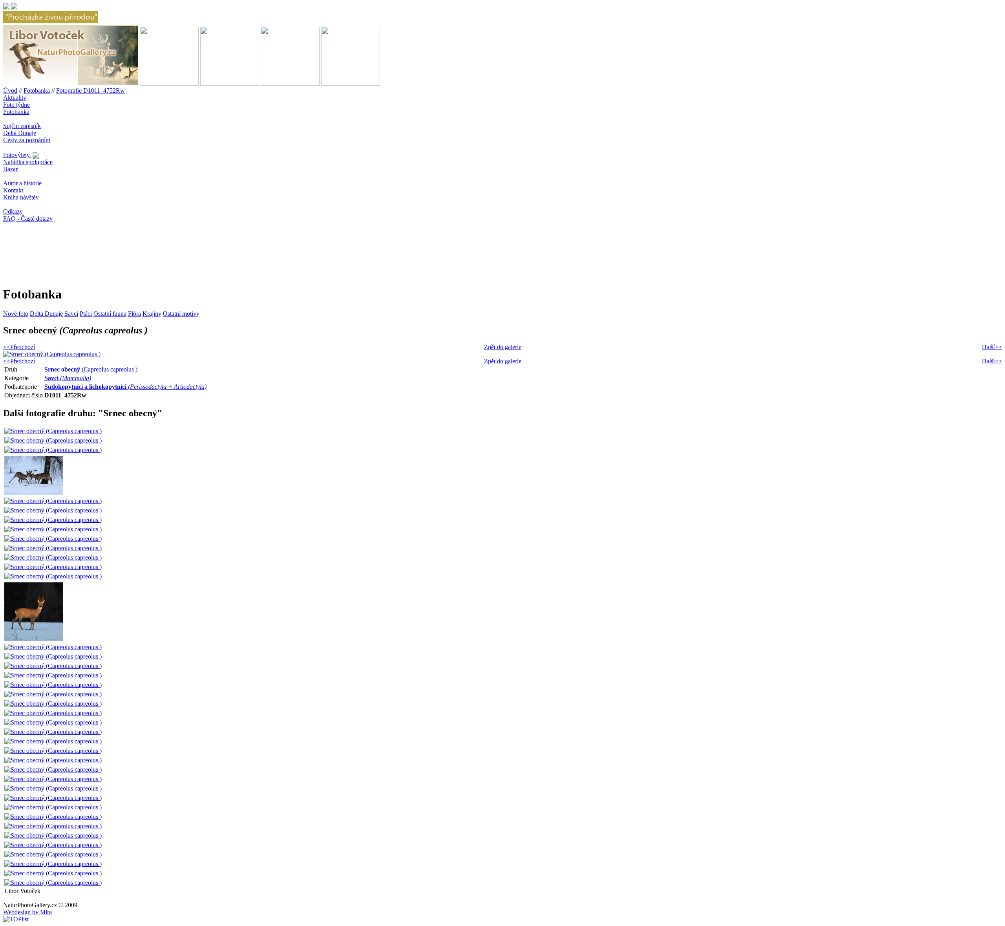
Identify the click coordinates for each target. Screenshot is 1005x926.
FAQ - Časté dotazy (28, 218)
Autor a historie (22, 183)
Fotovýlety (17, 155)
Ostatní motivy (181, 313)
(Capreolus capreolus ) (90, 369)
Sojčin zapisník (22, 126)
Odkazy (13, 211)
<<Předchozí (19, 347)
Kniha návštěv (21, 197)
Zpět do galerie (502, 347)
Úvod (10, 90)
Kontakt (13, 190)
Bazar (10, 169)
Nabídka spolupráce (28, 162)
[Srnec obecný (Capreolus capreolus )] (53, 431)
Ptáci (86, 313)
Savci (71, 313)
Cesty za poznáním (26, 140)
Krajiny (152, 313)
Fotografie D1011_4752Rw (90, 90)
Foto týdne (16, 104)
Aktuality (14, 97)
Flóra (134, 313)
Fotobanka (37, 90)
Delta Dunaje (19, 133)
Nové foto (15, 313)
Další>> (992, 347)
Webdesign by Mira (27, 912)
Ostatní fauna (109, 313)
